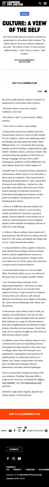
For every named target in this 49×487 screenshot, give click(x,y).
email (10, 431)
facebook (15, 430)
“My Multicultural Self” (31, 382)
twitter (24, 430)
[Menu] (45, 3)
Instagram (19, 430)
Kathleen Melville (25, 60)
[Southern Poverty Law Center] (4, 3)
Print (40, 91)
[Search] (39, 3)
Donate (14, 449)
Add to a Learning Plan (24, 83)
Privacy (17, 470)
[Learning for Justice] (15, 3)
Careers (30, 470)
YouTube (19, 458)
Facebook (7, 458)
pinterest (46, 430)
